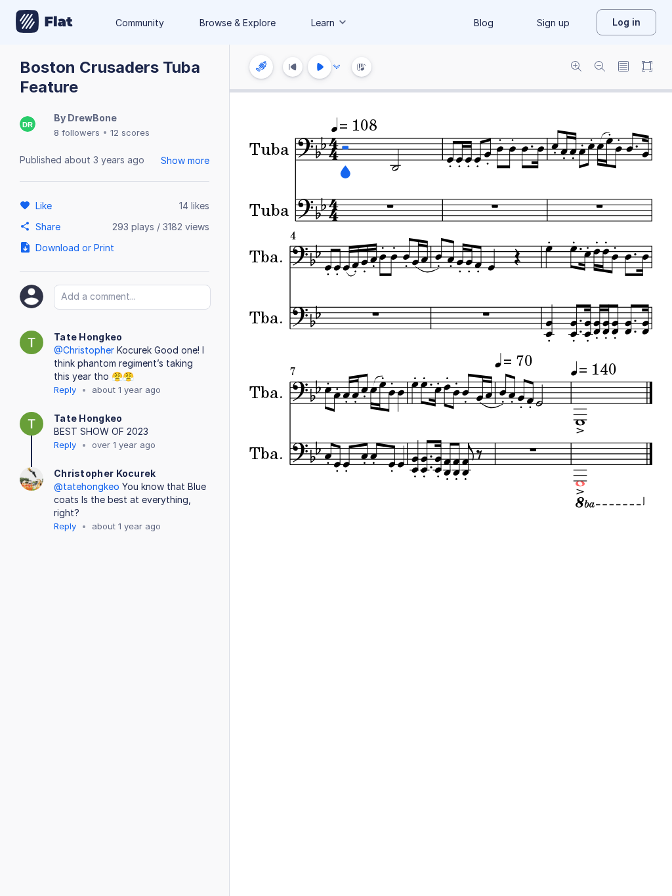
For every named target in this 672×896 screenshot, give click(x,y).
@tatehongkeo (86, 486)
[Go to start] (293, 67)
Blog (484, 22)
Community (140, 22)
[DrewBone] (27, 125)
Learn (323, 22)
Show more (185, 160)
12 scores (130, 132)
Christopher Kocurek (105, 473)
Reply (65, 389)
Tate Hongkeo (88, 336)
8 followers (77, 132)
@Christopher (84, 350)
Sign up (553, 22)
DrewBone (92, 117)
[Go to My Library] (44, 22)
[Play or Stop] (319, 67)
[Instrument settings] (261, 67)
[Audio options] (336, 67)
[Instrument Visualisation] (361, 67)
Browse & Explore (238, 22)
